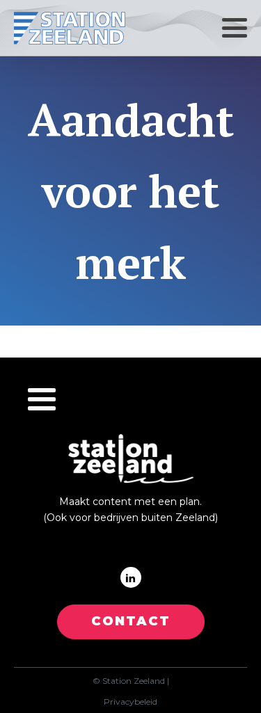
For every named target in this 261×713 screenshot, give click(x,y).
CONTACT (131, 621)
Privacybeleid (130, 702)
